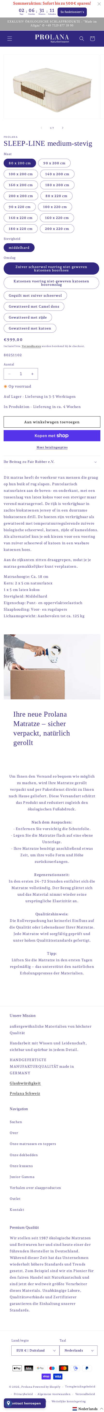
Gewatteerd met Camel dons (34, 306)
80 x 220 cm (56, 196)
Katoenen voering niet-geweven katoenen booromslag (51, 282)
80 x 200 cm (20, 163)
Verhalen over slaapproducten (35, 1188)
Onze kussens (21, 1166)
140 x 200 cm (57, 174)
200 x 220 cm (57, 229)
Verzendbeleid (85, 1394)
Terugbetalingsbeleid (80, 1386)
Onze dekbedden (24, 1155)
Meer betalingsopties (52, 447)
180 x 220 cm (21, 229)
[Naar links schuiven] (41, 127)
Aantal (9, 364)
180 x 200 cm (57, 185)
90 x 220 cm (20, 207)
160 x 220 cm (57, 218)
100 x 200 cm (21, 174)
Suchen (16, 1122)
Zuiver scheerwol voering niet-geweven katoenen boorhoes (51, 268)
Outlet (15, 1199)
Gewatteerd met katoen (30, 328)
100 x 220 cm (55, 207)
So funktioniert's (72, 12)
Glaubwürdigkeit (25, 1083)
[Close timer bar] (99, 4)
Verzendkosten (31, 346)
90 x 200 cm (54, 163)
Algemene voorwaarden (53, 1394)
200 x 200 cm (21, 196)
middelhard (19, 248)
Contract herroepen (25, 1403)
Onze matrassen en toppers (33, 1144)
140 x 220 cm (21, 218)
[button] (9, 38)
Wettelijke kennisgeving (69, 1401)
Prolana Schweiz (25, 1093)
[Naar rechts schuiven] (62, 127)
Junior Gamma (22, 1177)
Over (14, 1133)
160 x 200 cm (21, 185)
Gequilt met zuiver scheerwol (35, 295)
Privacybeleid (23, 1394)
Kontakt (17, 1210)
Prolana (26, 1386)
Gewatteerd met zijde (28, 317)
